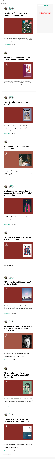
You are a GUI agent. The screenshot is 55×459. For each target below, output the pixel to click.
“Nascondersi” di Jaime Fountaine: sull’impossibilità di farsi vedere (17, 375)
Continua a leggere (7, 44)
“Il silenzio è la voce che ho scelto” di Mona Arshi (16, 14)
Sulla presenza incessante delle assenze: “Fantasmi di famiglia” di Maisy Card (18, 193)
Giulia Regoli (11, 7)
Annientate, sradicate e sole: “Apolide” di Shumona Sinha (16, 420)
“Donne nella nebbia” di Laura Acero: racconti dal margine (17, 59)
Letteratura (11, 142)
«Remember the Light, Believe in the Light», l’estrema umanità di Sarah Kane (18, 328)
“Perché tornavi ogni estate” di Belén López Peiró (17, 239)
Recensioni (11, 9)
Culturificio (3, 2)
